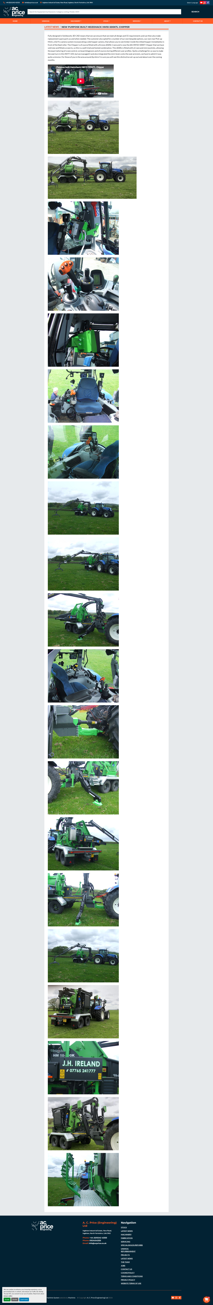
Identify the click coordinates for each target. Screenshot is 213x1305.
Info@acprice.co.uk (31, 2)
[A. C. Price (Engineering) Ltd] (42, 1225)
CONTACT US (198, 21)
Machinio (71, 1298)
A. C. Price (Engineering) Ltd (97, 1298)
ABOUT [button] (166, 21)
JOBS (123, 1265)
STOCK (124, 1227)
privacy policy (8, 1296)
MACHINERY (75, 21)
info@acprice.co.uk (97, 1243)
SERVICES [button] (136, 21)
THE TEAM (125, 1262)
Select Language (192, 3)
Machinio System (52, 1298)
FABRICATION (127, 1238)
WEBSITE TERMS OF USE (131, 1283)
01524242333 (95, 1240)
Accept (7, 1299)
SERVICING (125, 1241)
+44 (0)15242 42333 (13, 2)
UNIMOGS (45, 21)
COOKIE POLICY (127, 1273)
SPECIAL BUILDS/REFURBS (132, 1245)
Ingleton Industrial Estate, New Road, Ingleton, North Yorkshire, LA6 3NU (67, 2)
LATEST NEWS (51, 27)
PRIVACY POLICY (128, 1280)
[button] (76, 21)
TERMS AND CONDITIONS (132, 1276)
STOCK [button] (105, 21)
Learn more (24, 1299)
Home (15, 21)
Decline (14, 1299)
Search (195, 12)
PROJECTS (125, 1255)
